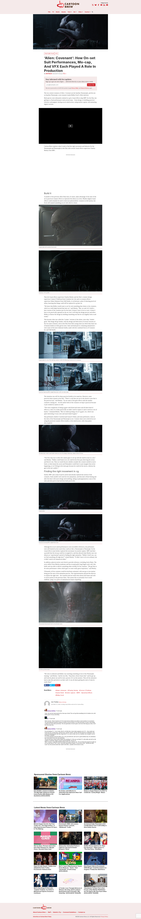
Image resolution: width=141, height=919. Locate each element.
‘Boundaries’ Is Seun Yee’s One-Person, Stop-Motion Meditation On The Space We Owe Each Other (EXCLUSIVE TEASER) (95, 890)
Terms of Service (85, 88)
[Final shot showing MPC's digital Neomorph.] (70, 527)
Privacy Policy (75, 88)
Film (49, 12)
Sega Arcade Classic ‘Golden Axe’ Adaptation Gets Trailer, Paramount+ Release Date (45, 867)
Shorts (58, 12)
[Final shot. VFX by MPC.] (70, 270)
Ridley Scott (60, 695)
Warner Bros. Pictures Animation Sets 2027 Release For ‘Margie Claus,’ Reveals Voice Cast (45, 847)
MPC (78, 693)
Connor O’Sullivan (85, 690)
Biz (74, 12)
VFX (56, 53)
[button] (70, 126)
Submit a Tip (57, 912)
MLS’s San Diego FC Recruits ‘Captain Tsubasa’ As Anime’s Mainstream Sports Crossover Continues (44, 890)
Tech (69, 12)
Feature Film (49, 53)
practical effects (87, 693)
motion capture (70, 693)
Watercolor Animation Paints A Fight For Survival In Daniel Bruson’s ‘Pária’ (69, 847)
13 (65, 73)
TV (53, 12)
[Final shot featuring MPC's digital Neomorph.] (70, 377)
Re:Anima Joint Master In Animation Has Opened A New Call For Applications (70, 792)
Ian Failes (49, 73)
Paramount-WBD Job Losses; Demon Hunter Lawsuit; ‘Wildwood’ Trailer (68, 825)
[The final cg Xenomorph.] (70, 647)
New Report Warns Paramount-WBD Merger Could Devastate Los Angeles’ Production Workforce (95, 867)
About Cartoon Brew (39, 912)
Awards (63, 12)
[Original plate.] (70, 345)
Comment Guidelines (69, 912)
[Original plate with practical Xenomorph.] (70, 225)
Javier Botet (60, 693)
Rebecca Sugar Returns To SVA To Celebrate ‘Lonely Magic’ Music (95, 791)
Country (87, 12)
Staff (49, 912)
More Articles (62, 702)
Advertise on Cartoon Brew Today (42, 916)
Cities (80, 12)
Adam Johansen (61, 690)
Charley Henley (73, 690)
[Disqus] (70, 726)
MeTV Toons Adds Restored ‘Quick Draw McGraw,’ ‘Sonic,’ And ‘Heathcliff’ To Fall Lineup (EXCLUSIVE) (70, 868)
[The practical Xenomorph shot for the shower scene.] (70, 602)
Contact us (81, 912)
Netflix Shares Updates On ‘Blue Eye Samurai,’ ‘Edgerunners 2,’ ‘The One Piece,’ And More (94, 847)
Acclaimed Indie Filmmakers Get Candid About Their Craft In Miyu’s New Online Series (95, 825)
